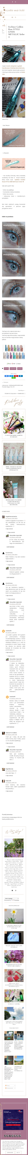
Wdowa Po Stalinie (11, 733)
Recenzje (20, 368)
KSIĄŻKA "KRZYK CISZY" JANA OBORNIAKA (14, 946)
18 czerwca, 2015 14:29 (15, 569)
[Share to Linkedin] (21, 376)
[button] (7, 16)
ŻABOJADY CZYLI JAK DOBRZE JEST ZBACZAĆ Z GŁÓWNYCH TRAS (14, 1023)
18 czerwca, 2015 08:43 (11, 554)
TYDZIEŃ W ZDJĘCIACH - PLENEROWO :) (15, 393)
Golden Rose (13, 368)
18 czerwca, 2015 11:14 (11, 632)
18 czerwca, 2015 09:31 (11, 585)
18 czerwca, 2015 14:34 (15, 661)
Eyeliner (6, 368)
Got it (18, 1152)
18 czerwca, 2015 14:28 (15, 537)
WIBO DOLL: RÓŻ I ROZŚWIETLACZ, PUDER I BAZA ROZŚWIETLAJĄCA (14, 985)
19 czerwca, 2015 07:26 (15, 698)
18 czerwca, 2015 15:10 (11, 770)
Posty (8, 1085)
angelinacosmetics (11, 516)
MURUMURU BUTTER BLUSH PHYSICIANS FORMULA (14, 965)
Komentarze (9, 1088)
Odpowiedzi (11, 532)
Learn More (10, 1152)
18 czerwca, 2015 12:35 (11, 734)
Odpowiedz (9, 529)
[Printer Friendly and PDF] (13, 364)
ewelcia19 (8, 631)
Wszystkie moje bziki (14, 10)
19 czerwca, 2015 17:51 (11, 782)
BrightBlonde (9, 769)
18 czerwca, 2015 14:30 (15, 604)
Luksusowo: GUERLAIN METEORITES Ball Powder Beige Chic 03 (12, 386)
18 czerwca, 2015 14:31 (15, 751)
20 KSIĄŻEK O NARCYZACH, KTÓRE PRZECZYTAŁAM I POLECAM (14, 927)
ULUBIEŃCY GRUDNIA (14, 1004)
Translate (16, 900)
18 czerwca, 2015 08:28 (11, 518)
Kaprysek (8, 780)
